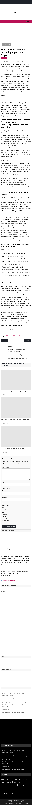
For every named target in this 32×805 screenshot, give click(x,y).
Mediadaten (23, 801)
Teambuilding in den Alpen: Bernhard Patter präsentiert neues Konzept (28, 340)
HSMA (28, 785)
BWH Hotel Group (16, 779)
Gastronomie (13, 785)
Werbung (26, 803)
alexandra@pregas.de (8, 580)
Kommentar (6, 467)
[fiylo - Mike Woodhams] (16, 15)
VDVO (11, 794)
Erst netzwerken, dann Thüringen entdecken (13, 712)
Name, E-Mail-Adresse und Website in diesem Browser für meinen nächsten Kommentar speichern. (6, 514)
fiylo (20, 782)
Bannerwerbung (19, 803)
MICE (25, 791)
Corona (3, 782)
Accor (2, 779)
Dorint (15, 782)
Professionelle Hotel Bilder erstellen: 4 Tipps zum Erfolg (14, 392)
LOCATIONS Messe (6, 791)
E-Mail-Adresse (6, 490)
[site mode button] (27, 21)
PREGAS (12, 61)
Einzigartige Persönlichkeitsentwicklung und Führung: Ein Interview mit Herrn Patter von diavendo (14, 449)
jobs (22, 788)
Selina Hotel (9, 336)
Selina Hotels (16, 336)
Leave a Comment (20, 61)
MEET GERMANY (17, 791)
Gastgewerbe (4, 785)
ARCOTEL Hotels (6, 709)
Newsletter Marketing (9, 803)
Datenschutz (16, 801)
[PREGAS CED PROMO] (16, 623)
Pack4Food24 (4, 794)
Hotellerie (4, 58)
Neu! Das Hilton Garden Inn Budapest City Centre (5, 340)
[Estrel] (16, 98)
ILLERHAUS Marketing (6, 788)
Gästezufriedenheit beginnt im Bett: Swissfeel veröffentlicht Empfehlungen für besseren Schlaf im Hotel (16, 699)
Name (4, 482)
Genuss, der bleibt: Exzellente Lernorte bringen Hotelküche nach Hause (14, 694)
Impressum (5, 801)
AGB (11, 801)
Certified (25, 779)
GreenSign (21, 785)
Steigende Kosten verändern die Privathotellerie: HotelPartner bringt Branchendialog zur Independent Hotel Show (15, 704)
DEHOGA (9, 782)
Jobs (28, 801)
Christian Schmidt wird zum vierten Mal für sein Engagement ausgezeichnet (15, 420)
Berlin (8, 779)
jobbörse (17, 788)
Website (4, 497)
